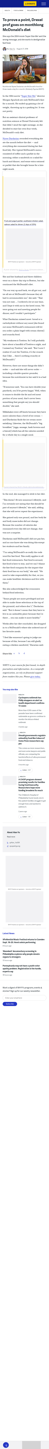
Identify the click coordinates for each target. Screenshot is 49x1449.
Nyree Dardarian (11, 138)
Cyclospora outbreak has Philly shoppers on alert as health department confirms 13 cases (31, 701)
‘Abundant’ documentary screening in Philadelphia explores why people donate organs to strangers (21, 954)
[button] (6, 1445)
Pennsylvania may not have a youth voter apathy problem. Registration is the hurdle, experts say (22, 968)
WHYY (9, 4)
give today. (35, 676)
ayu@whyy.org (15, 846)
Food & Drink (18, 10)
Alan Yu (12, 49)
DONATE (31, 3)
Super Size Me (28, 96)
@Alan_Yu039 (15, 842)
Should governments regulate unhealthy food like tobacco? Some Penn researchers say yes (32, 739)
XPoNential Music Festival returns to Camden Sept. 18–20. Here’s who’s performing (23, 941)
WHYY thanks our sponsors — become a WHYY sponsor (24, 262)
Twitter (19, 653)
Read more (11, 837)
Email (24, 653)
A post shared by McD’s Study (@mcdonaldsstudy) (24, 487)
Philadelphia (32, 10)
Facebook (14, 653)
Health (7, 10)
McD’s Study (24, 270)
